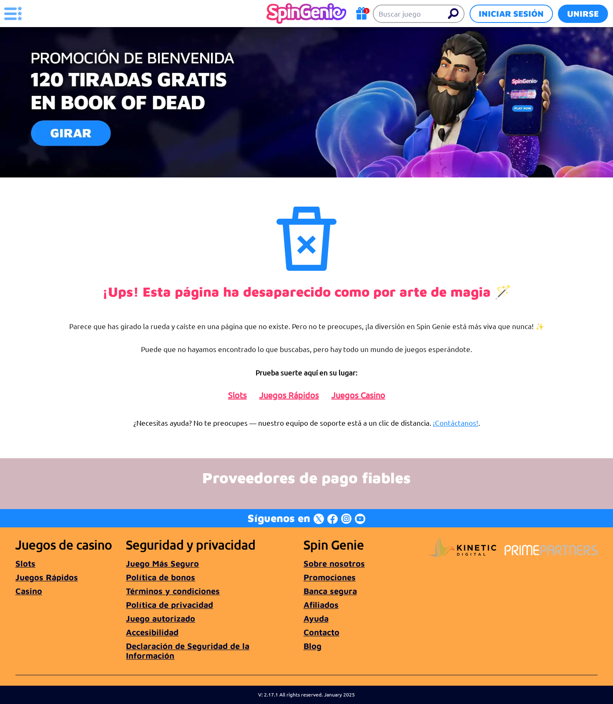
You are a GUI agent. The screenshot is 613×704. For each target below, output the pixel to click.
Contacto (321, 632)
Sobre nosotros (334, 563)
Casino (28, 591)
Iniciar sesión (511, 13)
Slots (237, 395)
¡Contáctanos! (455, 422)
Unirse (583, 13)
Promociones (330, 577)
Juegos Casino (358, 395)
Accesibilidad (152, 632)
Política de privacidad (169, 604)
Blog (313, 646)
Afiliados (321, 604)
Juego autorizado (160, 618)
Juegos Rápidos (289, 395)
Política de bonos (160, 577)
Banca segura (330, 591)
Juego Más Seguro (162, 563)
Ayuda (316, 618)
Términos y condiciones (173, 591)
